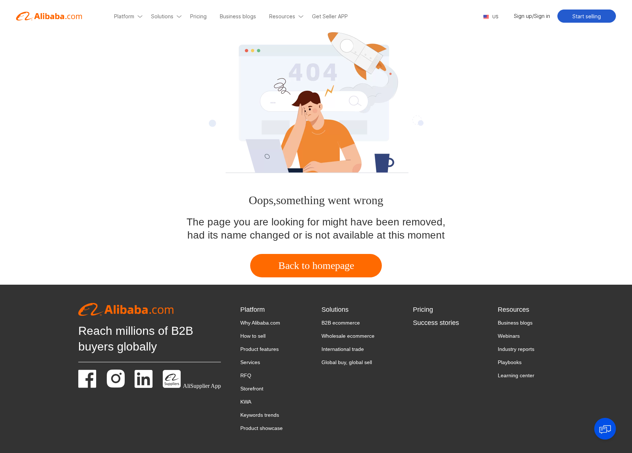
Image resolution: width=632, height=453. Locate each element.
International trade (342, 349)
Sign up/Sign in (532, 16)
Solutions (335, 309)
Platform (252, 309)
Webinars (509, 336)
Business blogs (515, 323)
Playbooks (510, 362)
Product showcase (261, 428)
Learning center (516, 375)
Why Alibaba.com (260, 323)
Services (250, 362)
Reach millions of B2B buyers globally (135, 338)
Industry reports (516, 349)
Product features (259, 349)
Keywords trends (259, 415)
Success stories (436, 322)
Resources (513, 309)
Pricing (423, 309)
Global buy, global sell (346, 362)
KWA (245, 402)
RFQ (245, 375)
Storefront (251, 389)
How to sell (253, 336)
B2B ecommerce (340, 323)
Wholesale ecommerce (348, 336)
